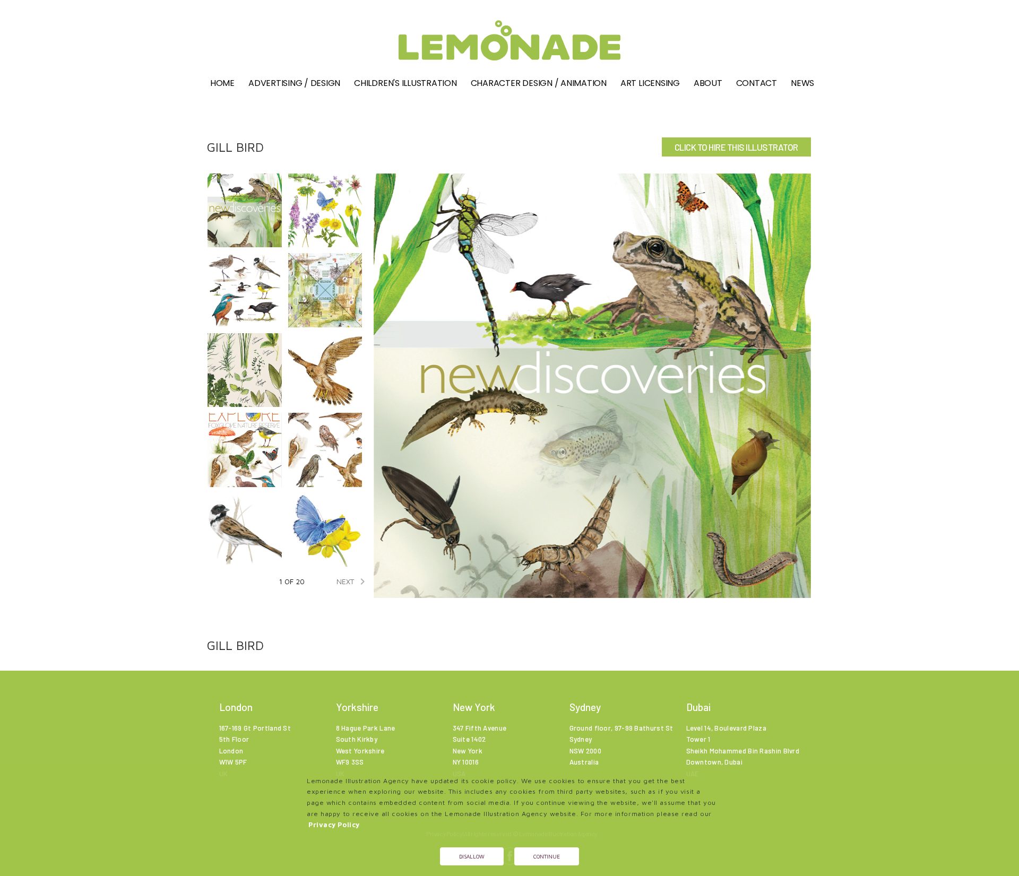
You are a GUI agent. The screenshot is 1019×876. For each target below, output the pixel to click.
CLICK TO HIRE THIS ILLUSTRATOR (736, 147)
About (708, 83)
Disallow (472, 856)
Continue (546, 856)
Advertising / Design (294, 83)
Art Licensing (650, 83)
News (802, 83)
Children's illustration (405, 83)
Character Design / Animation (539, 83)
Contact (756, 83)
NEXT (352, 581)
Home (222, 83)
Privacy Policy (334, 825)
